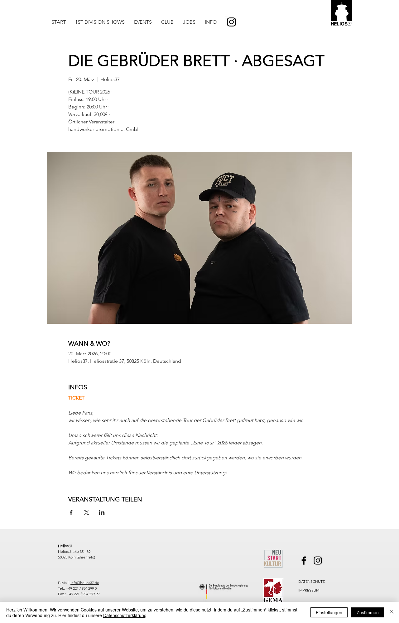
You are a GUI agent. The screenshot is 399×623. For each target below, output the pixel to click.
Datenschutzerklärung (125, 615)
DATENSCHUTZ (311, 581)
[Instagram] (231, 22)
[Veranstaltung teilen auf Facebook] (71, 512)
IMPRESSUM (309, 590)
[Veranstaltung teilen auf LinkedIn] (102, 512)
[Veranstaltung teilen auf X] (86, 512)
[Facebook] (303, 560)
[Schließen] (391, 612)
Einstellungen (329, 612)
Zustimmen (368, 612)
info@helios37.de (84, 582)
